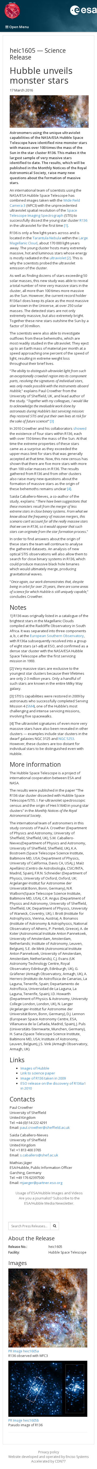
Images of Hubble (34, 1068)
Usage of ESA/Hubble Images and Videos (49, 1193)
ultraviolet (58, 257)
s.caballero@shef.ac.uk (39, 1155)
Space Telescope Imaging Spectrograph (43, 213)
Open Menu (18, 26)
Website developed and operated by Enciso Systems (48, 1456)
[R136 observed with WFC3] (49, 111)
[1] (66, 225)
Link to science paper (37, 1073)
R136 (83, 220)
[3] (52, 421)
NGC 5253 (66, 738)
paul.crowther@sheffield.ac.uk (45, 1127)
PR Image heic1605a (23, 1351)
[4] (69, 488)
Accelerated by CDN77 (48, 1461)
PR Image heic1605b (23, 1420)
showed (79, 428)
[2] (69, 257)
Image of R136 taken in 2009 (43, 1078)
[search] (54, 1226)
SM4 (30, 706)
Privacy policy (48, 1452)
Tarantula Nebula (47, 237)
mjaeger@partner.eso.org (41, 1182)
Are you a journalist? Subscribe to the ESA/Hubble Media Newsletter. (49, 1201)
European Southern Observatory (57, 635)
